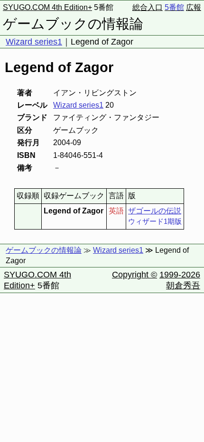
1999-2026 (179, 274)
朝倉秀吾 (183, 285)
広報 (193, 7)
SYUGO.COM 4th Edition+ (47, 7)
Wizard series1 (34, 41)
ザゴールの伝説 (154, 211)
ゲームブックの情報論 (73, 23)
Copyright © (134, 274)
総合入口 (147, 7)
